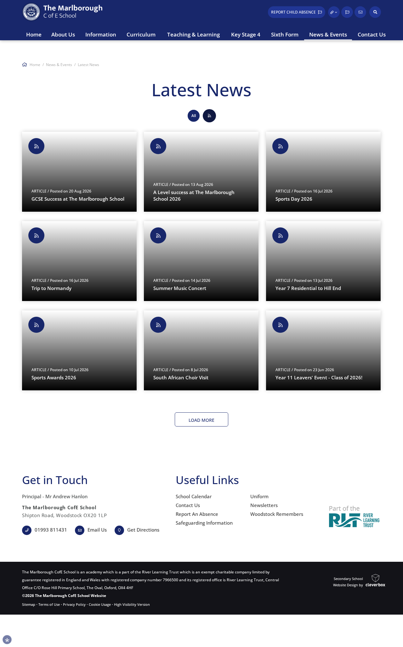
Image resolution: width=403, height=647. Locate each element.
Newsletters (264, 505)
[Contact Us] (360, 12)
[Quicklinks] (334, 12)
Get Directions (143, 530)
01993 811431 (51, 530)
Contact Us (188, 505)
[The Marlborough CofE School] (59, 12)
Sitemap (28, 604)
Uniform (259, 496)
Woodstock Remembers (276, 514)
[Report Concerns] (347, 12)
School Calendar (194, 496)
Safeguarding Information (204, 523)
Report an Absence (197, 514)
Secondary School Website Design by (348, 581)
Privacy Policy (74, 604)
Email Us (97, 530)
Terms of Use (49, 604)
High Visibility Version (132, 604)
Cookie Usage (100, 604)
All (193, 115)
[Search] (375, 12)
